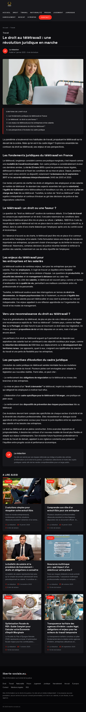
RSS (27, 687)
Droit (15, 12)
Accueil (6, 12)
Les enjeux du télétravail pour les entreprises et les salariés (31, 123)
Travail (24, 12)
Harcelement (9, 17)
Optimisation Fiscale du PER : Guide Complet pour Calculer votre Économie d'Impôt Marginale (17, 628)
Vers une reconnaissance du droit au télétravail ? (26, 126)
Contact (45, 17)
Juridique (70, 12)
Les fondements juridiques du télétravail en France (27, 116)
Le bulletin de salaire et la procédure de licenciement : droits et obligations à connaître (21, 567)
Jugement (58, 12)
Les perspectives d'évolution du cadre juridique (26, 130)
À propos (32, 17)
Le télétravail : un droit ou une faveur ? (22, 119)
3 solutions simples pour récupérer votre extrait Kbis (19, 509)
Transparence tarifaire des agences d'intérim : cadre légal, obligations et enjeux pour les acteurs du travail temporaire (63, 628)
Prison (47, 12)
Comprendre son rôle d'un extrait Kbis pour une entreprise (63, 509)
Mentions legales (17, 687)
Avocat (21, 17)
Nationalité (36, 12)
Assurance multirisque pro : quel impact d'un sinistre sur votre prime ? (59, 567)
